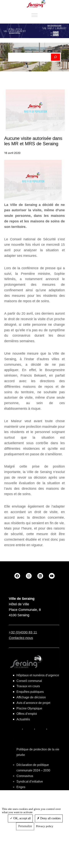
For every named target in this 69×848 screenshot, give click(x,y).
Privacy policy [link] (44, 826)
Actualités (23, 719)
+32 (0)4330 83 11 (23, 632)
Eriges (20, 787)
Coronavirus (24, 776)
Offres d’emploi (26, 713)
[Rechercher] (55, 57)
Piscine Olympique (29, 708)
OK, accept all (21, 818)
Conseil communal (29, 680)
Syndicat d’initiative (29, 781)
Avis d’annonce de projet (33, 702)
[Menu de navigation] (34, 15)
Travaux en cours (28, 686)
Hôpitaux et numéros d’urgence (37, 675)
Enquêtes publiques (30, 691)
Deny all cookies (50, 818)
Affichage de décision (31, 697)
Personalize (25, 826)
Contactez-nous (21, 638)
